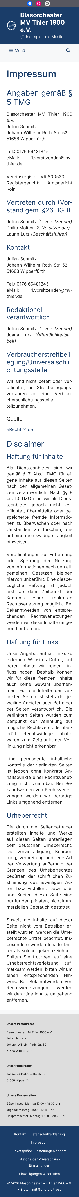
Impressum (39, 1142)
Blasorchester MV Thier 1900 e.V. (42, 22)
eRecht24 (17, 429)
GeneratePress (49, 1189)
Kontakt (20, 1134)
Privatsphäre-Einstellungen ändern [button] (39, 1151)
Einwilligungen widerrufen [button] (39, 1174)
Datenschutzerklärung (47, 1134)
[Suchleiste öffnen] (68, 50)
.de (30, 429)
